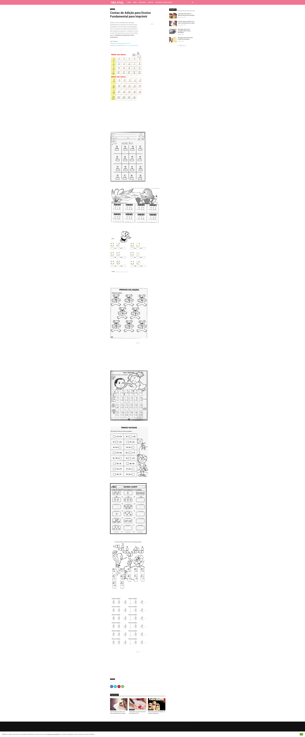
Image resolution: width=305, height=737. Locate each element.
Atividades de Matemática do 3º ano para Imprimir (124, 45)
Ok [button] (301, 734)
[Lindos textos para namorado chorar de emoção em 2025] (137, 704)
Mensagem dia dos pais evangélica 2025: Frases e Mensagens (184, 31)
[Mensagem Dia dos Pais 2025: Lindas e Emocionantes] (173, 39)
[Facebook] (111, 686)
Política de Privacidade (53, 734)
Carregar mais (181, 45)
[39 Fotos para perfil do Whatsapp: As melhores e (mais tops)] (156, 704)
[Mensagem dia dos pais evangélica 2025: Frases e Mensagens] (173, 31)
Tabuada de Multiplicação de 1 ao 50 (120, 43)
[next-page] (114, 717)
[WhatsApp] (122, 686)
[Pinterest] (119, 686)
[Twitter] (115, 686)
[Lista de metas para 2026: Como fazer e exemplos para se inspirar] (118, 704)
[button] (192, 2)
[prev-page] (111, 717)
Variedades (112, 9)
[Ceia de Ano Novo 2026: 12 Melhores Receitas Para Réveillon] (173, 15)
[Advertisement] (152, 35)
